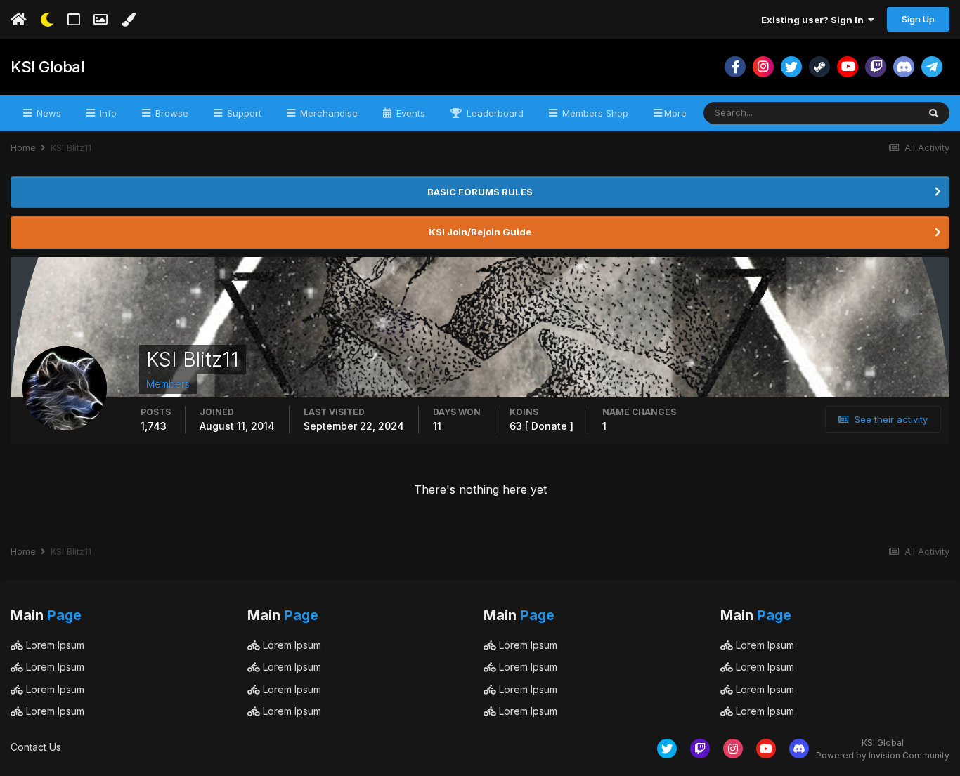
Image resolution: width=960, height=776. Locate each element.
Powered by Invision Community (882, 755)
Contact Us (36, 747)
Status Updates (867, 112)
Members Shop (593, 113)
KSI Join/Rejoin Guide (480, 231)
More (675, 113)
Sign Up (918, 19)
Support (242, 113)
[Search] (933, 113)
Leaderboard (494, 113)
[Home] (19, 19)
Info (107, 113)
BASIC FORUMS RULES (480, 191)
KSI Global (47, 67)
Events (409, 113)
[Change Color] (128, 19)
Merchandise (327, 113)
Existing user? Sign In (814, 19)
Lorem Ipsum (53, 645)
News (47, 113)
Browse (170, 113)
